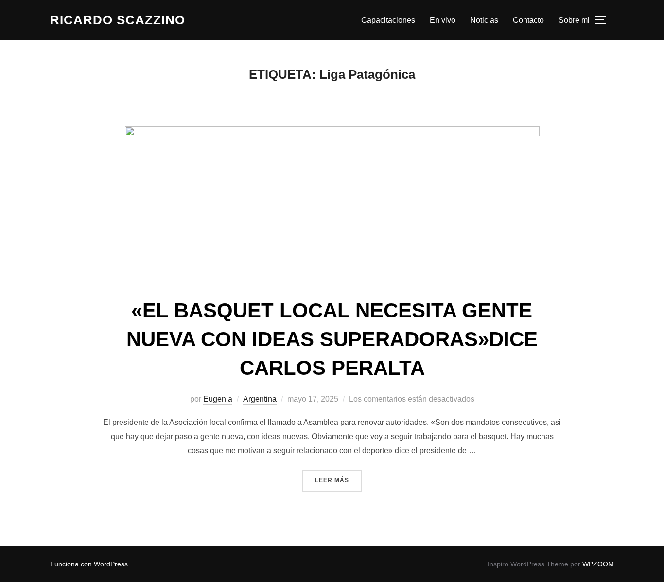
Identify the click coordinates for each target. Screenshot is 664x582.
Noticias (484, 20)
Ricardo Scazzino (117, 20)
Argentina (260, 399)
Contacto (528, 20)
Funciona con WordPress (89, 564)
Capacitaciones (388, 20)
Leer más (338, 480)
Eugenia (217, 399)
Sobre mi (574, 20)
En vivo (442, 20)
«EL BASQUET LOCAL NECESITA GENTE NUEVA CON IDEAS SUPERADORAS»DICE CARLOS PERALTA (332, 339)
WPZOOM (598, 564)
